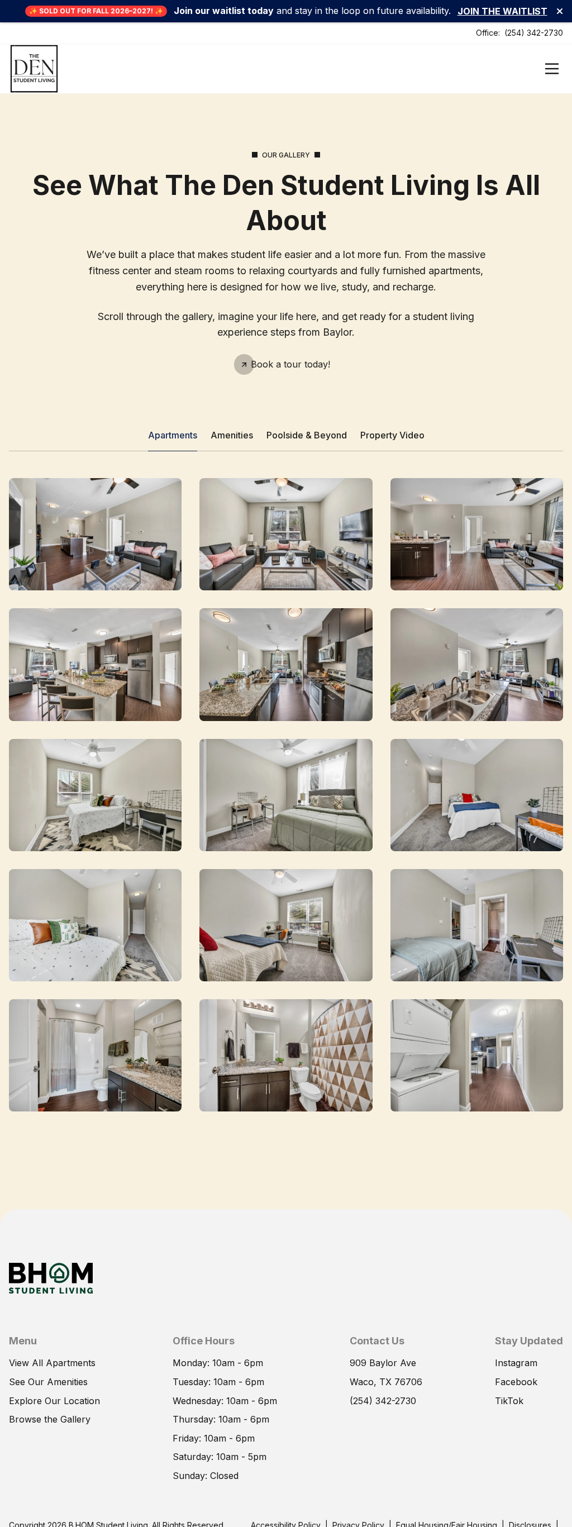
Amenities (232, 435)
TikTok (509, 1400)
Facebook (516, 1381)
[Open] (552, 69)
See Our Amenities (48, 1381)
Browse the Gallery (49, 1419)
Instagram (516, 1362)
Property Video (392, 435)
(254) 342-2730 (533, 32)
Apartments (172, 435)
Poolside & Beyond (306, 435)
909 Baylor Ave (383, 1362)
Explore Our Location (54, 1400)
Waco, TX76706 (386, 1381)
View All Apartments (52, 1362)
